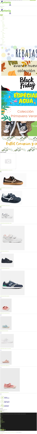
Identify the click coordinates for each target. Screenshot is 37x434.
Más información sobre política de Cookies (26, 0)
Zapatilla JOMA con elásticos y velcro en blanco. (5, 348)
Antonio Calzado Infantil (2, 432)
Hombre (2, 38)
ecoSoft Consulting (1, 433)
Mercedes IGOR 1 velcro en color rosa (4, 392)
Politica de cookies (1, 422)
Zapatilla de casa (3, 37)
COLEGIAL (3, 17)
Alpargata (3, 35)
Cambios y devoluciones (2, 421)
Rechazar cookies (31, 0)
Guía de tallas (1, 420)
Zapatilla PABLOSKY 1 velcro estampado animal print (6, 187)
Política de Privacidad (12, 432)
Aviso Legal (9, 432)
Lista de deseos (2, 8)
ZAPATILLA (3, 18)
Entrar (1, 7)
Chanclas (3, 36)
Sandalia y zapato (3, 33)
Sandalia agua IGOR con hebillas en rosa (4, 365)
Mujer (1, 31)
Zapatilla (3, 32)
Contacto (15, 432)
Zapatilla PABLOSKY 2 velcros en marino (5, 205)
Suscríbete (1, 411)
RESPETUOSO (2, 16)
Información (6, 432)
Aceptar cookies (34, 0)
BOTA (2, 34)
